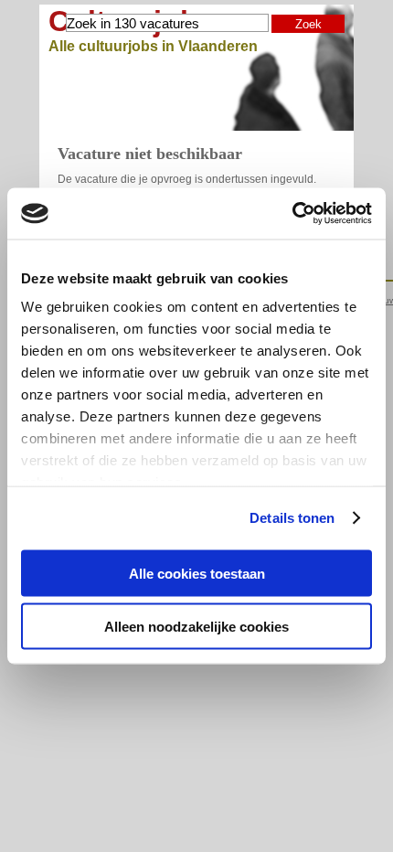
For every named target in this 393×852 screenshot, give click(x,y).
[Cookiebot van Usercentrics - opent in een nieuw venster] (292, 214)
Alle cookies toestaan (197, 572)
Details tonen (292, 518)
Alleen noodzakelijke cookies (196, 626)
